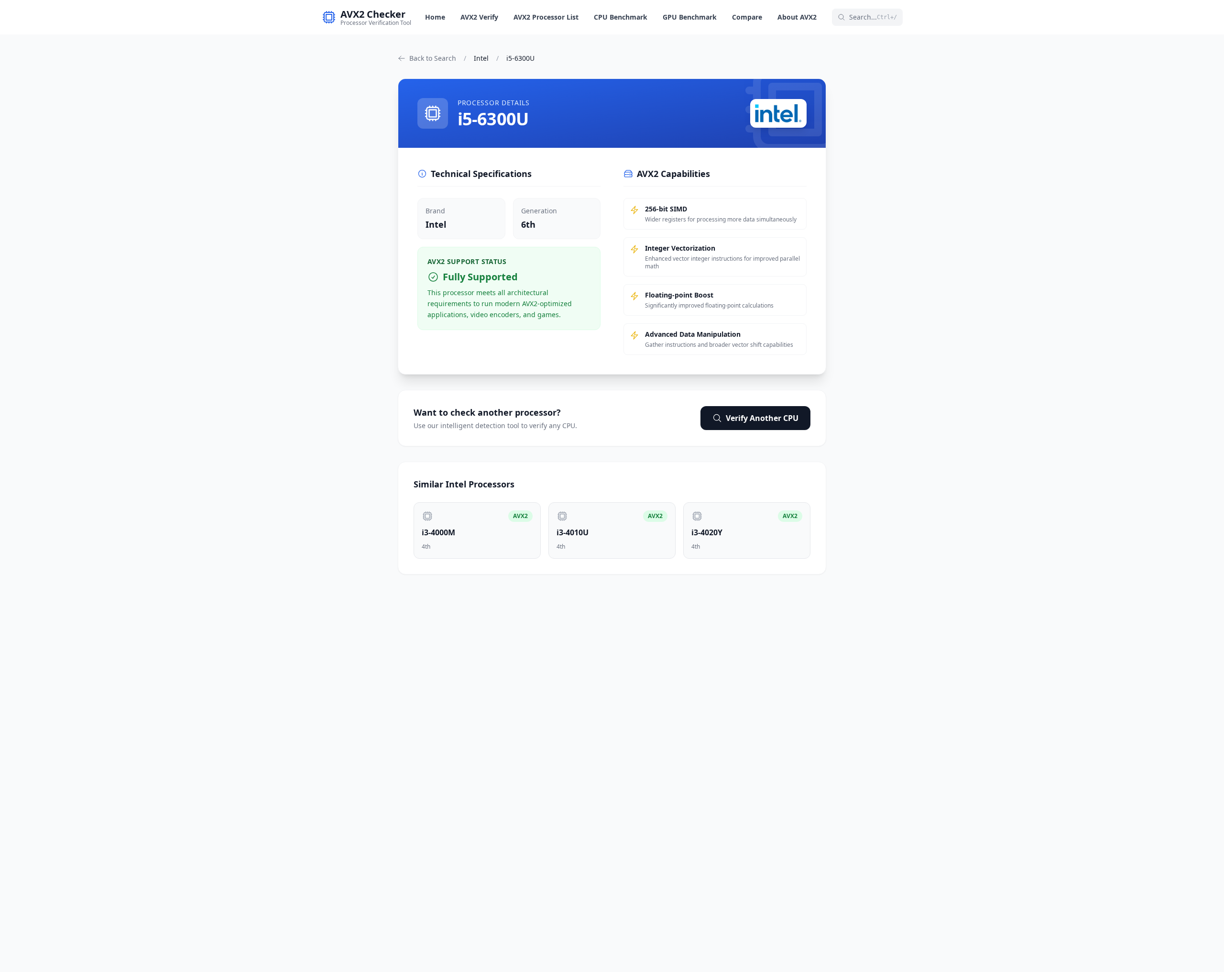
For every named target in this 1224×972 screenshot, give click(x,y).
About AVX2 (797, 17)
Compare (747, 17)
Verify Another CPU (762, 418)
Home (435, 17)
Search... (873, 17)
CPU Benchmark (620, 17)
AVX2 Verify (479, 17)
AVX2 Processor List (546, 17)
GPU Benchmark (690, 17)
